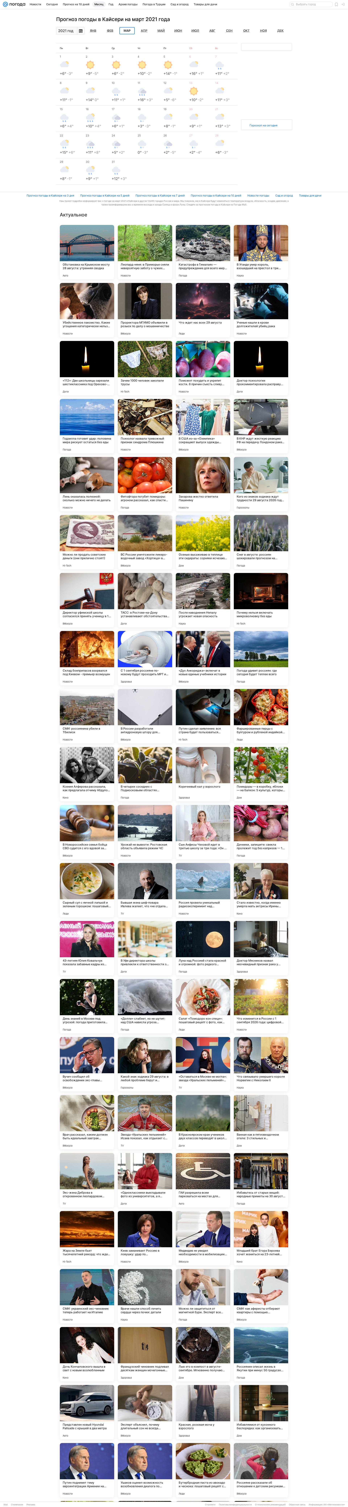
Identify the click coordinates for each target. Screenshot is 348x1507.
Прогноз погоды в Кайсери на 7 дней (160, 195)
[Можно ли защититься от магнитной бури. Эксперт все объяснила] (203, 1296)
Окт (246, 30)
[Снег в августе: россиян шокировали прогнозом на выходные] (261, 542)
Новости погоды (258, 195)
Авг (212, 30)
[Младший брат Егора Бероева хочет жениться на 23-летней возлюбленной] (261, 1238)
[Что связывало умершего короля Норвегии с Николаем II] (261, 1064)
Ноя (263, 30)
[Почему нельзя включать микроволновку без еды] (261, 600)
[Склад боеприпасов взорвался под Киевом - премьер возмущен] (87, 658)
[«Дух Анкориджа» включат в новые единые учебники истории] (203, 658)
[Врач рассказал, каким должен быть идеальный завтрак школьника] (87, 1122)
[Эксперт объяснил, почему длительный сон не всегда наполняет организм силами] (145, 1412)
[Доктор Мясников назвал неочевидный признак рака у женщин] (261, 948)
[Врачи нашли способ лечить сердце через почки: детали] (145, 1296)
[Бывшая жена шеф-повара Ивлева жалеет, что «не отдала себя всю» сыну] (145, 890)
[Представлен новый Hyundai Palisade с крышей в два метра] (87, 1412)
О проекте (210, 1504)
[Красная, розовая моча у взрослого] (203, 1412)
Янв (93, 30)
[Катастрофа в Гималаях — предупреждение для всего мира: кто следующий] (203, 252)
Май (161, 30)
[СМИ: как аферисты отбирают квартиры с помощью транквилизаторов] (261, 1296)
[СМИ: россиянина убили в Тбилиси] (87, 716)
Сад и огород (284, 195)
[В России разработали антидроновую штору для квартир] (145, 716)
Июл (195, 30)
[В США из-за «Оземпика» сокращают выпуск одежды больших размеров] (203, 426)
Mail (6, 1504)
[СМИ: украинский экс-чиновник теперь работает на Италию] (87, 1296)
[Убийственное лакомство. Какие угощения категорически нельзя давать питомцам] (87, 310)
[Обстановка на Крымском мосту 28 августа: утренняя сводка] (87, 252)
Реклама (30, 1504)
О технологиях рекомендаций (270, 1504)
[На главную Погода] (16, 4)
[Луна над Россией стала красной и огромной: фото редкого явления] (203, 948)
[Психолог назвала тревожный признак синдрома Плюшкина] (145, 426)
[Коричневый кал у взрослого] (203, 774)
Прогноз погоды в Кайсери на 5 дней (104, 195)
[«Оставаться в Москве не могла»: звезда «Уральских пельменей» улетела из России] (203, 1064)
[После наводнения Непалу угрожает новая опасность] (203, 600)
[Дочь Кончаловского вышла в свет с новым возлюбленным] (87, 1354)
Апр (144, 30)
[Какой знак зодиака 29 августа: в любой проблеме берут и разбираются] (145, 1064)
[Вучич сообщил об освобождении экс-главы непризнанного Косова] (87, 1064)
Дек (280, 30)
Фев (110, 30)
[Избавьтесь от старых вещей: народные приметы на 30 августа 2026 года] (261, 1180)
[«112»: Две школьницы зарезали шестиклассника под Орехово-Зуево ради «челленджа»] (87, 368)
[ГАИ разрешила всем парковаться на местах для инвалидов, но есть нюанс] (203, 1180)
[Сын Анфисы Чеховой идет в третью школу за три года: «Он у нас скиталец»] (203, 832)
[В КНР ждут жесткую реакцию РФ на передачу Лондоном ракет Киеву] (261, 426)
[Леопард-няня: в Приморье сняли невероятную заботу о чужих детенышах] (145, 252)
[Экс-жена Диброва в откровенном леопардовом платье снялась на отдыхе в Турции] (87, 1180)
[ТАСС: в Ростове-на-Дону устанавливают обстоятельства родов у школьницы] (145, 600)
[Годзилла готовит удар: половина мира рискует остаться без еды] (87, 426)
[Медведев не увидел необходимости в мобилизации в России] (203, 1238)
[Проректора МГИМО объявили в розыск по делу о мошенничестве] (145, 310)
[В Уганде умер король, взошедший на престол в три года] (261, 252)
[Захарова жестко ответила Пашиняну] (203, 484)
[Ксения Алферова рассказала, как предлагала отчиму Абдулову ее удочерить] (87, 774)
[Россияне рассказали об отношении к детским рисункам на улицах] (261, 1470)
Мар (127, 30)
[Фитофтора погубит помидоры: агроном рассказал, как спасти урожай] (145, 484)
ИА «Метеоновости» (334, 1504)
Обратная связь (297, 1504)
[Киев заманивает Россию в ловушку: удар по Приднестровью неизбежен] (145, 1238)
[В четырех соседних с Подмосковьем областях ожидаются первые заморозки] (145, 774)
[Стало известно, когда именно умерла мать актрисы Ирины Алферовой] (261, 890)
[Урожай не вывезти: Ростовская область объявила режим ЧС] (145, 832)
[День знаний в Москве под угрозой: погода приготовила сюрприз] (87, 1006)
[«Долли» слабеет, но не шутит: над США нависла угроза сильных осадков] (145, 1006)
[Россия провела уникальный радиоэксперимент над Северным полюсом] (203, 890)
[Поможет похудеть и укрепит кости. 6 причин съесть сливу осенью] (203, 368)
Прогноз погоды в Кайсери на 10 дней (216, 195)
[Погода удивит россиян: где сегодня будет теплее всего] (261, 658)
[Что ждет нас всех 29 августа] (203, 310)
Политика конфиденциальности (235, 1504)
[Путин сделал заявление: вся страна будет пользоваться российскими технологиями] (203, 716)
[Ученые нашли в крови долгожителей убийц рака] (261, 310)
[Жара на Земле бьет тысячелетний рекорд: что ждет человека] (87, 1238)
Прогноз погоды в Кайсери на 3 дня (50, 195)
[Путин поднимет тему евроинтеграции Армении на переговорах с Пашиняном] (87, 1470)
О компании (17, 1504)
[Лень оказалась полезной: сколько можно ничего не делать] (87, 484)
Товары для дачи (310, 195)
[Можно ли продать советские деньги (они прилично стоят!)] (87, 542)
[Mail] (5, 4)
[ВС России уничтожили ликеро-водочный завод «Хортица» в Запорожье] (145, 542)
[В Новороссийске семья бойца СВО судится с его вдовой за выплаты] (87, 832)
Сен (229, 30)
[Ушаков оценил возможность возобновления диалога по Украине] (145, 1470)
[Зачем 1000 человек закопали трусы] (145, 368)
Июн (178, 30)
